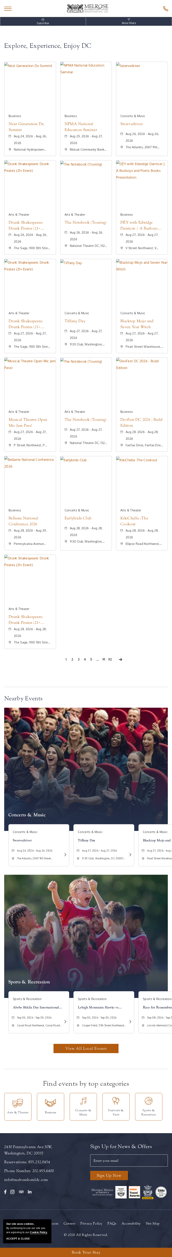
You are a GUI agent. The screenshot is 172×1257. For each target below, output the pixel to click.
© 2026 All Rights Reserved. (86, 1235)
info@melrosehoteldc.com (26, 1179)
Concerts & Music (27, 815)
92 (110, 660)
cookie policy (38, 1232)
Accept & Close (18, 1238)
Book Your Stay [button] (86, 1252)
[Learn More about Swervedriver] (65, 854)
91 (104, 660)
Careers (69, 1223)
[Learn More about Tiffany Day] (130, 854)
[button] (86, 1048)
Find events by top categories (86, 1084)
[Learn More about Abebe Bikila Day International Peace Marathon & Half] (65, 1021)
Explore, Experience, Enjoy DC (47, 45)
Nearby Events (23, 698)
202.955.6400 (43, 1171)
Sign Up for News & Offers (121, 1146)
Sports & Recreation (29, 982)
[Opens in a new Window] (165, 8)
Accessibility (131, 1223)
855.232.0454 (39, 1162)
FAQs (111, 1223)
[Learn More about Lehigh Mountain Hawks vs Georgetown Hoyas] (130, 1021)
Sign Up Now (109, 1175)
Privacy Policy (91, 1223)
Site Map (153, 1223)
